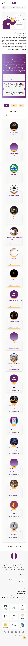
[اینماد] (22, 607)
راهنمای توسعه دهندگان (20, 581)
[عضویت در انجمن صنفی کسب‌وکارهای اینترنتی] (14, 607)
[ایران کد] (14, 625)
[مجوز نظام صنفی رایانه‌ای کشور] (5, 607)
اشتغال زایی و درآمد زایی (9, 579)
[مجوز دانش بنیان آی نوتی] (14, 616)
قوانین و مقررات (22, 583)
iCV (14, 105)
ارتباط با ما (12, 583)
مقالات (12, 581)
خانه (22, 7)
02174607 (18, 591)
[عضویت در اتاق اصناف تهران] (5, 616)
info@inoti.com (20, 593)
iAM (21, 105)
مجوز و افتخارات (22, 579)
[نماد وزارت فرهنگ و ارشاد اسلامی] (22, 616)
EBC (7, 105)
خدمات (23, 577)
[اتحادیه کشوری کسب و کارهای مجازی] (22, 625)
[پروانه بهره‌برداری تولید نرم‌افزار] (5, 625)
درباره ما (12, 577)
